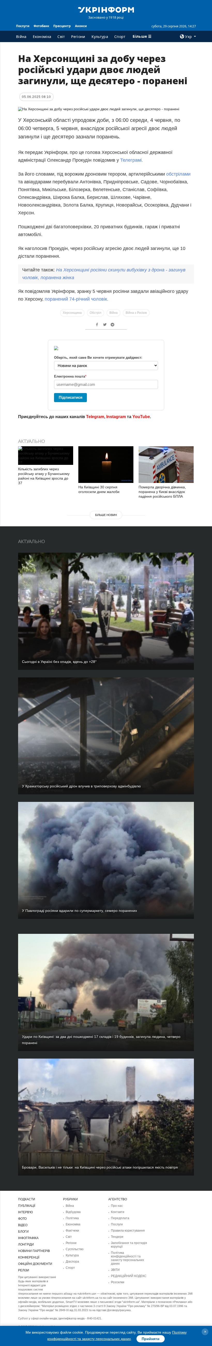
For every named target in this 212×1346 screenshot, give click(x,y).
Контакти (117, 1212)
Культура (100, 36)
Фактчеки (72, 1230)
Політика (72, 1218)
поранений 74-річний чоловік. (76, 299)
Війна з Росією (136, 313)
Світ (61, 36)
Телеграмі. (131, 160)
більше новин (106, 515)
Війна (21, 36)
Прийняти (151, 1339)
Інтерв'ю (25, 1212)
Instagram (116, 416)
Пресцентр (62, 26)
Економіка (42, 36)
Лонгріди (26, 1244)
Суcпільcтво (75, 1249)
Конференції (28, 1257)
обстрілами (178, 174)
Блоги (23, 1231)
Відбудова (73, 1212)
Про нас (117, 1206)
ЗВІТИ (115, 1270)
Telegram (95, 416)
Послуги (22, 26)
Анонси (81, 26)
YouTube (141, 416)
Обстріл (95, 313)
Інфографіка (28, 1238)
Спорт (120, 36)
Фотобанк (41, 26)
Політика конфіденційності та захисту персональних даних (127, 1258)
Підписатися (70, 397)
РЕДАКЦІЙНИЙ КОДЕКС (129, 1276)
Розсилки (117, 1282)
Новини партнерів (34, 1251)
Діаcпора (72, 1261)
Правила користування (128, 1230)
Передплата (120, 1218)
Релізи (23, 1270)
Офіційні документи (35, 1264)
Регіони (78, 36)
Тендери (117, 1237)
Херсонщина (72, 313)
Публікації (26, 1206)
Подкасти (26, 1199)
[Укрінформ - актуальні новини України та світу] (106, 9)
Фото (22, 1218)
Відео (22, 1225)
